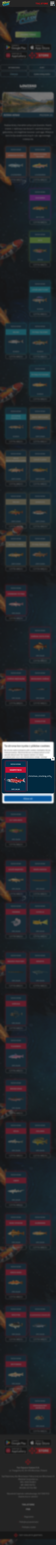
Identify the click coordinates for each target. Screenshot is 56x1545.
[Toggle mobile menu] (52, 4)
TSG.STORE (41, 3)
